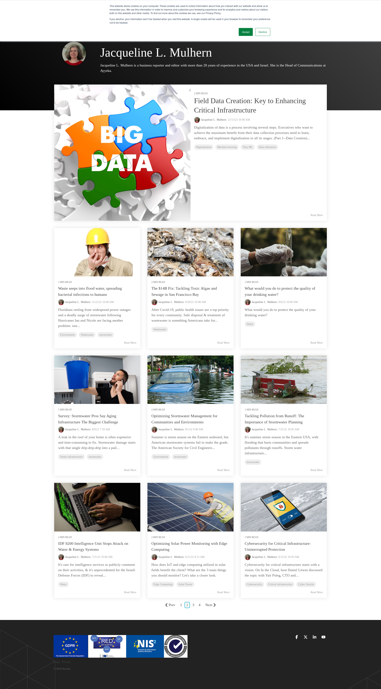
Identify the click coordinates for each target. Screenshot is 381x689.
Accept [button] (245, 32)
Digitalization (203, 147)
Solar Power (185, 584)
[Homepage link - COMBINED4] (121, 655)
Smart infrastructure (71, 456)
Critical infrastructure (280, 584)
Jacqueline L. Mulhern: (214, 119)
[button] (297, 637)
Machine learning (227, 147)
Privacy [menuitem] (66, 661)
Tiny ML (248, 147)
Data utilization (267, 147)
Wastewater (87, 334)
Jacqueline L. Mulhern (77, 302)
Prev (172, 605)
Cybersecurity (254, 584)
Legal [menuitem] (57, 661)
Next (208, 605)
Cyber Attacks (306, 584)
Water (250, 324)
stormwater (105, 334)
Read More (317, 215)
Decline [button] (263, 32)
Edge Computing (162, 584)
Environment (67, 334)
